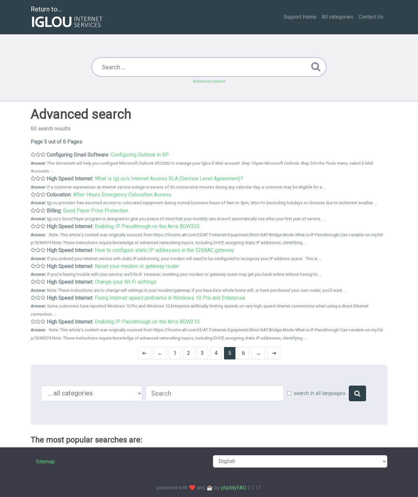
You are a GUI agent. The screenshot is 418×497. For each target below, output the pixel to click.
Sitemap (45, 461)
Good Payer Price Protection (95, 210)
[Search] (357, 393)
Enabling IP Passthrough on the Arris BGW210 (147, 322)
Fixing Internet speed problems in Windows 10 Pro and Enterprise (170, 298)
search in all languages (320, 393)
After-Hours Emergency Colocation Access (122, 194)
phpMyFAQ (233, 488)
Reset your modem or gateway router (137, 266)
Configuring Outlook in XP (140, 155)
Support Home (299, 17)
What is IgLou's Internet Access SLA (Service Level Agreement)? (169, 178)
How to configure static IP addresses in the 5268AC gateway (164, 250)
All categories (337, 17)
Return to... (46, 9)
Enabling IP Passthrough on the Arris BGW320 (147, 226)
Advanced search (209, 81)
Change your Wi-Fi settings (125, 282)
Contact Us (371, 17)
